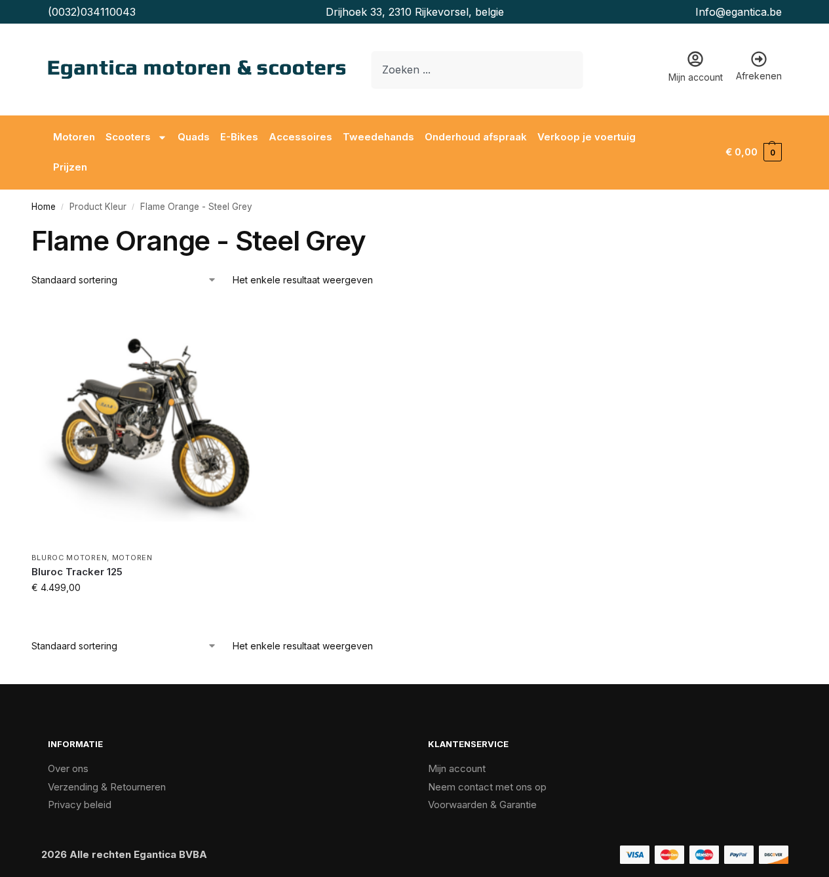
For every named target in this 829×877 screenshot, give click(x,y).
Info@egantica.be (738, 11)
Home (43, 206)
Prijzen (70, 167)
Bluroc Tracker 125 (77, 571)
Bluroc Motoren (69, 557)
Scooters (128, 137)
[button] (753, 152)
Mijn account (695, 77)
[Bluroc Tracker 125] (152, 423)
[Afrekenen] (759, 59)
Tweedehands (378, 137)
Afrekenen (759, 75)
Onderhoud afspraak (476, 137)
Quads (194, 137)
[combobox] (477, 69)
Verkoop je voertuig (586, 137)
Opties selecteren (152, 615)
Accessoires (300, 137)
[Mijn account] (695, 59)
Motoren (74, 137)
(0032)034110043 (92, 11)
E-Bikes (239, 137)
